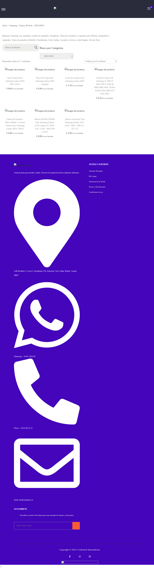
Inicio (4, 25)
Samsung (13, 25)
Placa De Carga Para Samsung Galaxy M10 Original (44, 81)
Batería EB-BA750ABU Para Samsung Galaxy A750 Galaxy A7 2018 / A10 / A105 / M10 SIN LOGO (45, 125)
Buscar (36, 47)
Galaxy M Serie (25, 25)
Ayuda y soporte (99, 164)
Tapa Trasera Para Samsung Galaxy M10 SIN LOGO (15, 81)
